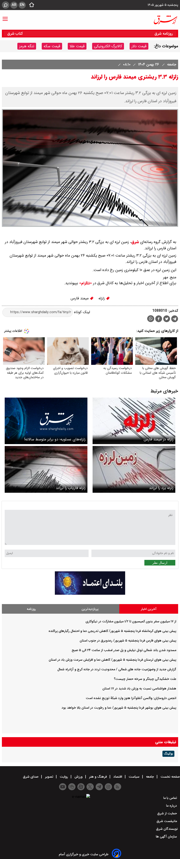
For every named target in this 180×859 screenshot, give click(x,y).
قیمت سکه (52, 46)
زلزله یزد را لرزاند (161, 488)
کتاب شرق (15, 33)
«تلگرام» (85, 283)
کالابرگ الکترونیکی (108, 46)
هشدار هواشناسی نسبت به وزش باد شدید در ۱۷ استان (139, 688)
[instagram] (108, 786)
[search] (5, 5)
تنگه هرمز (26, 46)
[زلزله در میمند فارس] (134, 421)
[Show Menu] (5, 16)
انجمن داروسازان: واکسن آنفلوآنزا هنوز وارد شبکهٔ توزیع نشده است (131, 698)
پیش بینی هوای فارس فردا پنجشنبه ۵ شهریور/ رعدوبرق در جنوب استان (128, 640)
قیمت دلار (138, 46)
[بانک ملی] (90, 594)
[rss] (117, 786)
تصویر (49, 776)
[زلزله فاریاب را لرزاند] (46, 469)
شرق (135, 242)
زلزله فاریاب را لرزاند (71, 488)
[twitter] (166, 319)
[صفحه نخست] (30, 5)
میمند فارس (80, 298)
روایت (64, 776)
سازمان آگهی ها (167, 836)
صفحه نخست (170, 776)
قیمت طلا (77, 46)
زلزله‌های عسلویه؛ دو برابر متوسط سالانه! (55, 439)
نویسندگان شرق (167, 828)
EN (22, 5)
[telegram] (174, 319)
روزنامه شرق (163, 33)
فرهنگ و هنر (98, 776)
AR (14, 5)
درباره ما (172, 805)
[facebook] (158, 319)
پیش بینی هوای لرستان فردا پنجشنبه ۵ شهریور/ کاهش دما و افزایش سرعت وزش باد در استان (112, 659)
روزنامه (31, 609)
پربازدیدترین (90, 609)
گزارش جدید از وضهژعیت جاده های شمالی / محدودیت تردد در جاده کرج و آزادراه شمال (116, 669)
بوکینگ (168, 753)
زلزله (102, 298)
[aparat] (81, 786)
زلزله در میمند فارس (158, 439)
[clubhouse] (71, 786)
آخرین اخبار (149, 609)
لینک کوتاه (81, 312)
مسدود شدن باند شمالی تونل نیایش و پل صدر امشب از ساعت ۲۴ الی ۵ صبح (124, 650)
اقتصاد (117, 776)
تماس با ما (170, 798)
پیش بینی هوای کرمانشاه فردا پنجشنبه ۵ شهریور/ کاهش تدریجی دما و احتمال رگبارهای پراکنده (112, 631)
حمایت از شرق (167, 813)
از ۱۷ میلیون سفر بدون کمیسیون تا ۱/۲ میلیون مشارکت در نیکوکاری (131, 621)
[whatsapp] (150, 318)
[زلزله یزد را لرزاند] (134, 469)
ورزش (78, 776)
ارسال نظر (159, 563)
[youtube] (62, 786)
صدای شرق (31, 776)
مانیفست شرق (167, 821)
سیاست (134, 776)
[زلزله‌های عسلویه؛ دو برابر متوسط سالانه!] (46, 421)
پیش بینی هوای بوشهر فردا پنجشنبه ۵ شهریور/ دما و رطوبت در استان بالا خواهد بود (119, 707)
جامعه (171, 64)
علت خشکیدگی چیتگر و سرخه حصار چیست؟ (145, 678)
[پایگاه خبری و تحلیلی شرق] (165, 20)
